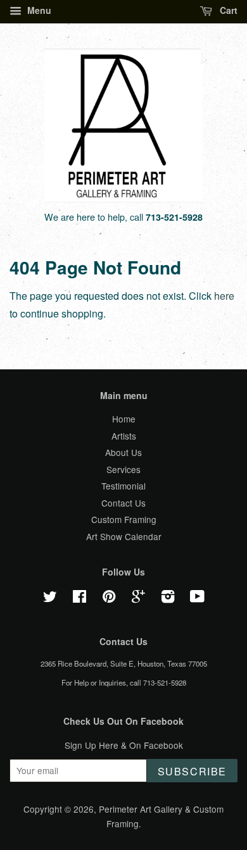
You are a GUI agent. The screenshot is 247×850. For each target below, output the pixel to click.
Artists (123, 435)
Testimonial (123, 485)
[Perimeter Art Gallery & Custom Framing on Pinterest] (109, 598)
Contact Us (123, 502)
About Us (123, 452)
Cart (227, 10)
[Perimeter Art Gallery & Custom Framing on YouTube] (197, 598)
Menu (38, 10)
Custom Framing (123, 519)
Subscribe (192, 771)
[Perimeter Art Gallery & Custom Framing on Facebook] (79, 598)
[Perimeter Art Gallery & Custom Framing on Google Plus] (138, 598)
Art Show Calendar (124, 536)
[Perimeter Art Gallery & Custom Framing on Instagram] (168, 598)
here (224, 295)
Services (123, 469)
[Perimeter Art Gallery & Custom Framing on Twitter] (50, 598)
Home (124, 418)
